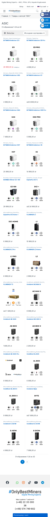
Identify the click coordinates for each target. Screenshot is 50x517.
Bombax (6, 178)
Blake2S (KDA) (13, 108)
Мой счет (30, 6)
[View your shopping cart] (47, 11)
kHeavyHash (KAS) (38, 108)
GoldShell (30, 282)
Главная (5, 16)
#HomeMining (7, 212)
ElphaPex (30, 178)
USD (44, 20)
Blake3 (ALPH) (40, 352)
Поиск (37, 11)
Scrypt (35, 178)
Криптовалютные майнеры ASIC (11, 39)
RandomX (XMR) (37, 143)
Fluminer (39, 212)
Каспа (11, 143)
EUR (44, 26)
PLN (44, 14)
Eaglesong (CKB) (37, 73)
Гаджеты (35, 38)
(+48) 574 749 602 (25, 508)
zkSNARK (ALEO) (38, 282)
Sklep (21, 6)
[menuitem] (42, 6)
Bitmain (5, 38)
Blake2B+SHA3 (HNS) (15, 73)
